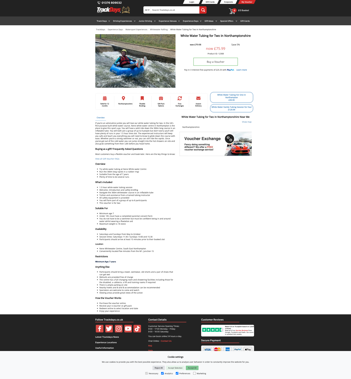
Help (150, 350)
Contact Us (166, 341)
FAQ (150, 346)
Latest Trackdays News (107, 337)
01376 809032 (112, 2)
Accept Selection (175, 368)
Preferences (184, 373)
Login (191, 2)
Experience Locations (106, 342)
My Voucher (247, 2)
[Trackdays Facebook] (99, 332)
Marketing (201, 373)
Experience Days (115, 29)
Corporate (228, 2)
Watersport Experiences (136, 29)
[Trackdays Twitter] (109, 332)
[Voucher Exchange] (216, 144)
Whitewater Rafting (159, 29)
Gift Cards (210, 2)
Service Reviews (242, 330)
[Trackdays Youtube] (128, 332)
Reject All (159, 368)
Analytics (169, 373)
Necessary (153, 373)
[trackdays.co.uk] (114, 13)
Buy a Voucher (215, 62)
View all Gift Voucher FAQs (107, 158)
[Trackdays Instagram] (118, 332)
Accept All (192, 368)
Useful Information (104, 348)
